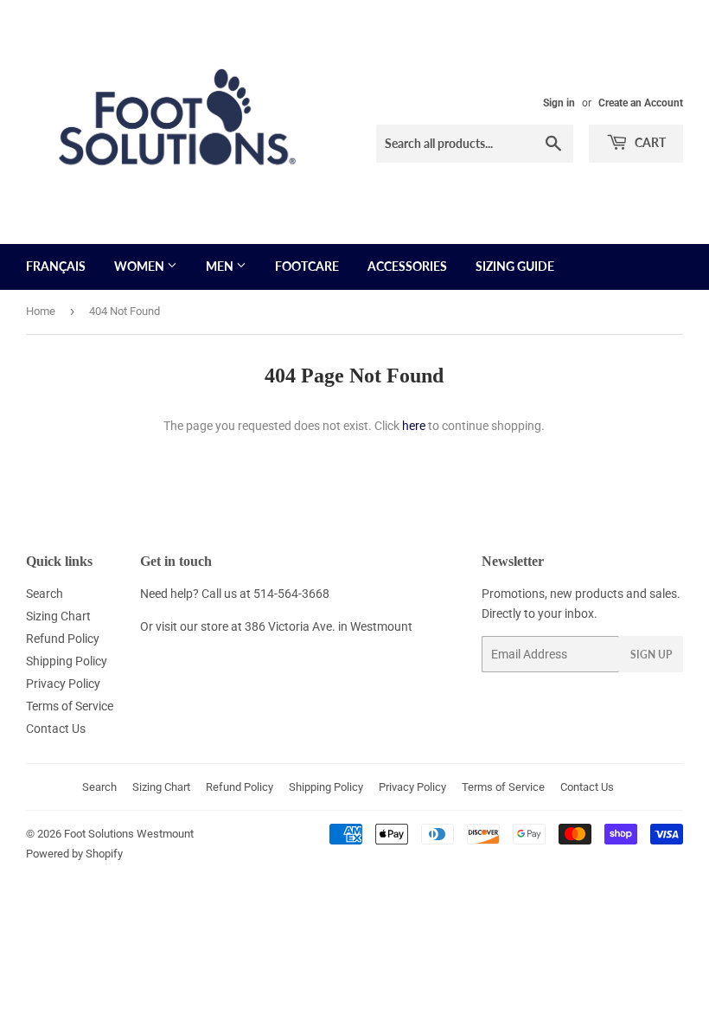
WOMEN (140, 266)
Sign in (559, 103)
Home (40, 311)
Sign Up (651, 654)
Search (44, 593)
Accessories (407, 266)
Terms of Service (69, 706)
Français (56, 266)
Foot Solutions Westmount (129, 833)
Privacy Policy (63, 683)
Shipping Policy (66, 661)
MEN (221, 266)
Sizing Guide (515, 266)
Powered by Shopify (74, 853)
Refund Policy (62, 638)
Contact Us (56, 728)
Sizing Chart (58, 616)
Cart (649, 142)
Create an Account (640, 103)
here (413, 426)
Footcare (307, 266)
